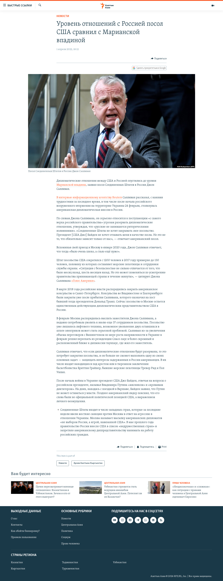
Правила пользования (23, 537)
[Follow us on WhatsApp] (146, 520)
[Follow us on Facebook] (130, 520)
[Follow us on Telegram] (138, 520)
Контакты (16, 525)
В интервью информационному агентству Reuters (89, 197)
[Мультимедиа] (213, 5)
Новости (62, 16)
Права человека (181, 483)
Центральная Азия (46, 483)
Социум (65, 537)
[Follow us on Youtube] (115, 520)
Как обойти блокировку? (25, 531)
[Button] (159, 59)
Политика (67, 531)
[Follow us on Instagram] (122, 520)
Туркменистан (70, 568)
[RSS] (161, 520)
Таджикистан (70, 562)
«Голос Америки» (83, 281)
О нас (14, 518)
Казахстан (17, 562)
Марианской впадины (71, 185)
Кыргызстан (18, 568)
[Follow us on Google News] (153, 520)
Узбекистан (120, 562)
